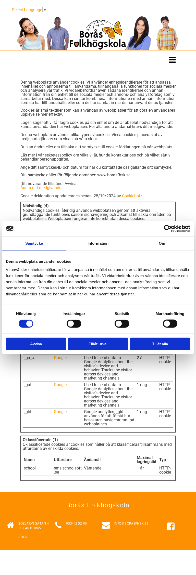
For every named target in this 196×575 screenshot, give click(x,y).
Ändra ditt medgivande (40, 187)
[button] (98, 61)
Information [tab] (98, 243)
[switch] (74, 324)
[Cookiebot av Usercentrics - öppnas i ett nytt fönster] (167, 228)
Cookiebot (131, 195)
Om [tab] (162, 243)
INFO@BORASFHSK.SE (131, 523)
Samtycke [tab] (34, 243)
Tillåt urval (98, 344)
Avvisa (36, 344)
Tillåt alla (160, 344)
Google (60, 357)
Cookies (25, 537)
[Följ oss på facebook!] (177, 526)
